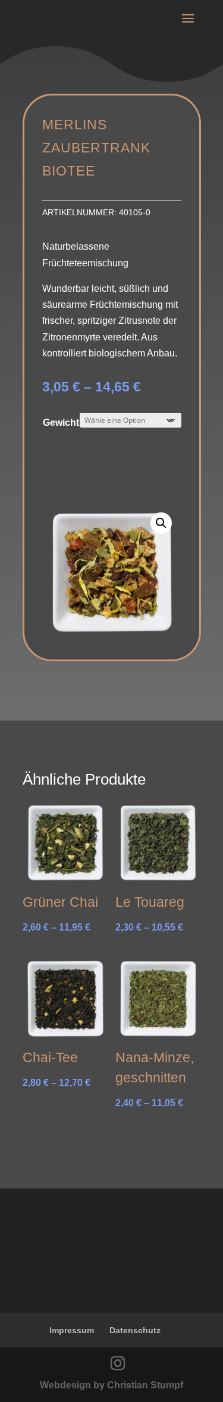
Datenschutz (135, 1330)
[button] (161, 523)
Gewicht (61, 423)
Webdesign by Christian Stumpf (111, 1385)
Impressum (71, 1330)
